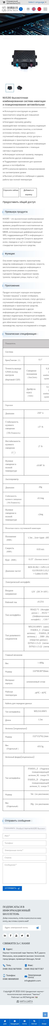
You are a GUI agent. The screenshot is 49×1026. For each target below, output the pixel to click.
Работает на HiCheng (21, 997)
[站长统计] (34, 997)
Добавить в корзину (28, 192)
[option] (24, 60)
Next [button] (45, 60)
